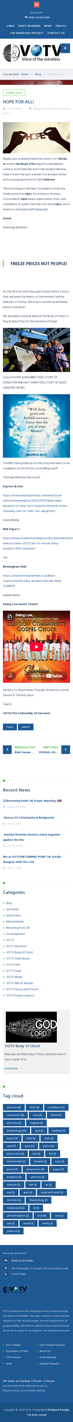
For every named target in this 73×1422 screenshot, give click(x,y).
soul (11, 1192)
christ (34, 1107)
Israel (9, 1363)
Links (10, 26)
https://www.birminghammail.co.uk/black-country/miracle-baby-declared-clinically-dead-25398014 (32, 581)
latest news (61, 108)
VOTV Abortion (16, 946)
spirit (27, 1192)
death (56, 1115)
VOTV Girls (13, 964)
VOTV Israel (13, 971)
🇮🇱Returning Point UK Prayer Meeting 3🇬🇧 (32, 800)
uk (36, 1208)
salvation (37, 1177)
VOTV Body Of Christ (19, 952)
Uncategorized (15, 934)
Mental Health (15, 921)
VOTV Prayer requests (20, 995)
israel (11, 1146)
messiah (40, 1161)
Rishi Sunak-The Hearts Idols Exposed (26, 750)
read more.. (12, 1068)
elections (14, 1123)
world (28, 1223)
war (11, 1223)
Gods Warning (48, 1357)
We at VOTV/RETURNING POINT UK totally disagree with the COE (32, 859)
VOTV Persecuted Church (22, 989)
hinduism (58, 1130)
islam (49, 1138)
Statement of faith (17, 1351)
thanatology (38, 1200)
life (52, 1153)
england (36, 1123)
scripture (13, 1184)
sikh (33, 1184)
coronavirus (15, 1115)
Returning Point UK (18, 927)
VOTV (7, 113)
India (31, 1138)
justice (48, 1146)
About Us (45, 1351)
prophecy (14, 1177)
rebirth (26, 727)
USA (42, 1215)
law (36, 1153)
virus (59, 1215)
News (48, 26)
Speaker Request (49, 1363)
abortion (14, 1107)
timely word (16, 1208)
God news (46, 108)
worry (47, 1223)
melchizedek (16, 1161)
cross (37, 1115)
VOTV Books (13, 1357)
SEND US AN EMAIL (39, 17)
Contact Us (56, 33)
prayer (58, 1169)
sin (48, 1184)
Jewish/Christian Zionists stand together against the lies (32, 837)
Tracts (60, 26)
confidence (56, 1107)
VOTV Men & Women (19, 983)
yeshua (13, 1231)
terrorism (14, 1200)
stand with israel (52, 1192)
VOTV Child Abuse (18, 958)
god (39, 1130)
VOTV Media (14, 977)
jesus (29, 1146)
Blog (36, 108)
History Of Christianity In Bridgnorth (28, 817)
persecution (35, 1169)
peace (12, 1169)
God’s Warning (29, 26)
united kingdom (18, 1215)
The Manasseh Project (27, 33)
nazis (59, 1161)
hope (10, 727)
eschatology (16, 1130)
